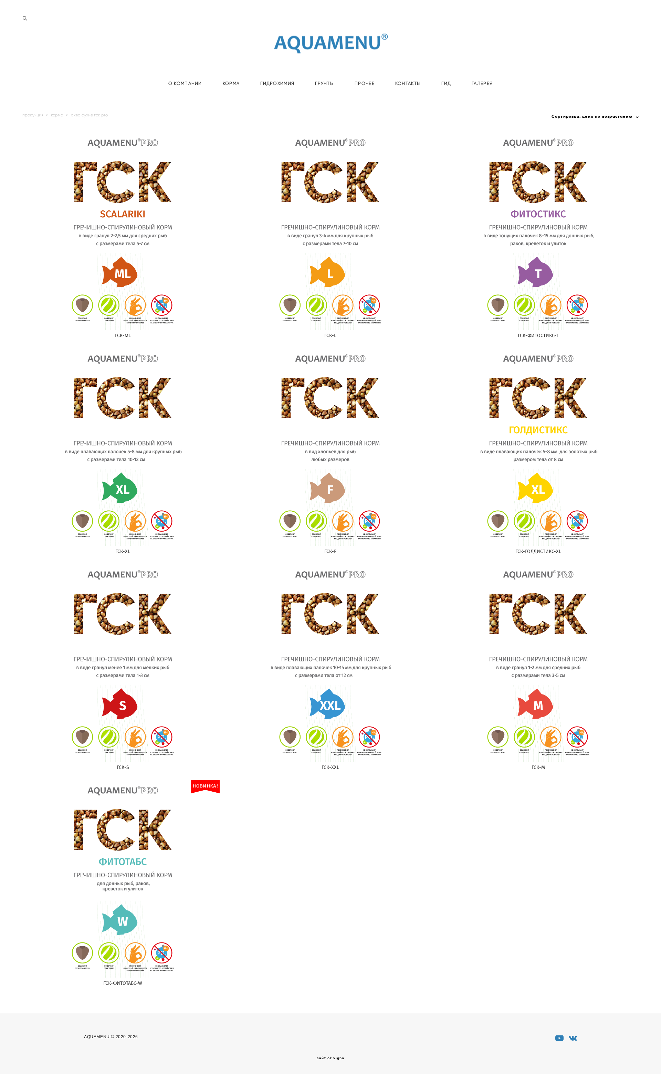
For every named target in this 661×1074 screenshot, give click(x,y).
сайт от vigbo (330, 1058)
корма (57, 114)
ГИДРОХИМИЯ (277, 83)
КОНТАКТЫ (408, 83)
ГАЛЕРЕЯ (482, 83)
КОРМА (231, 83)
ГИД (446, 83)
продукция (32, 114)
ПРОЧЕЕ (365, 83)
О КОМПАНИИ (185, 83)
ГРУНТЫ (324, 83)
